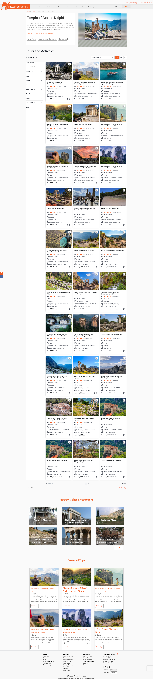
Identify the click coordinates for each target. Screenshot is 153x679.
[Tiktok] (109, 667)
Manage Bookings (68, 665)
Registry (65, 668)
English (113, 673)
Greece (35, 12)
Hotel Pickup (66, 663)
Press (44, 658)
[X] (106, 667)
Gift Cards (66, 667)
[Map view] (121, 57)
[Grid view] (117, 57)
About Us (46, 656)
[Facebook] (104, 667)
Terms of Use (47, 663)
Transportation (67, 658)
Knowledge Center (48, 661)
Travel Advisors (87, 656)
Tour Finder (66, 670)
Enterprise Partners (88, 661)
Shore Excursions (73, 7)
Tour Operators (87, 659)
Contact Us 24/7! (108, 663)
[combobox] (113, 672)
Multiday (101, 7)
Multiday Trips (67, 661)
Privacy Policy (47, 665)
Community (86, 665)
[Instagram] (108, 667)
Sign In (149, 3)
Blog (44, 659)
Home (28, 12)
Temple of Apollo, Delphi (46, 12)
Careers (85, 663)
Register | (144, 3)
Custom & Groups (88, 7)
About (117, 7)
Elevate (109, 7)
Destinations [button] (37, 7)
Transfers (61, 7)
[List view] (125, 57)
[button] (1, 273)
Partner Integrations (88, 658)
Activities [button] (50, 7)
